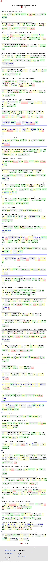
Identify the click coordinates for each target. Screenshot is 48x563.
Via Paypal (33, 552)
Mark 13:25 (2, 391)
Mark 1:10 (2, 265)
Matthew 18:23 (2, 41)
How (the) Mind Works (7, 559)
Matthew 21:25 (2, 108)
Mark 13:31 (2, 412)
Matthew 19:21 (2, 77)
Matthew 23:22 (2, 157)
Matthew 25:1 (2, 223)
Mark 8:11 (2, 317)
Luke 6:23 (2, 500)
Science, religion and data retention (9, 553)
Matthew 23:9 (2, 136)
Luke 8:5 (2, 510)
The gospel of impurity (20, 554)
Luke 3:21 (2, 465)
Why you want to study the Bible (22, 556)
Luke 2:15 (2, 450)
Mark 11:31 (2, 370)
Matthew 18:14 (2, 10)
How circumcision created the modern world (10, 554)
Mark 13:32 (2, 419)
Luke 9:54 (2, 531)
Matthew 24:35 (2, 206)
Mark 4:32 (2, 286)
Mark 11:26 (2, 353)
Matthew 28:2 (2, 244)
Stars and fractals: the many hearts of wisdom (10, 550)
